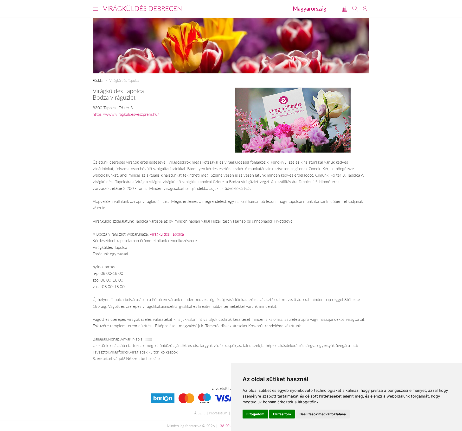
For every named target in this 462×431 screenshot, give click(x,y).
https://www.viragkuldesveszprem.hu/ (126, 114)
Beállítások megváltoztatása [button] (323, 414)
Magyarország (309, 8)
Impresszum (218, 413)
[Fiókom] (365, 9)
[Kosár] (344, 9)
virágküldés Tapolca (167, 234)
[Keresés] (355, 9)
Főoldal (98, 80)
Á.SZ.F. (199, 413)
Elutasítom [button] (282, 414)
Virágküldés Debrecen (142, 8)
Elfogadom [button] (255, 414)
